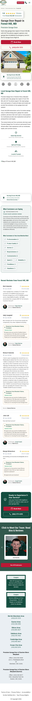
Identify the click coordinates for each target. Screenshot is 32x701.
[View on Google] (20, 315)
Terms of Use (5, 692)
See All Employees (16, 565)
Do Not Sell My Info (9, 695)
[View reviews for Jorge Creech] (5, 443)
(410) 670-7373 (17, 47)
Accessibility (26, 692)
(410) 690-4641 (16, 641)
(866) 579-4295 (17, 514)
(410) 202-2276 (16, 647)
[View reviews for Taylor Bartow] (5, 307)
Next (30, 547)
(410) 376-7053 (16, 635)
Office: (16, 658)
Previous (2, 547)
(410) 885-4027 (16, 630)
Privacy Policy (15, 692)
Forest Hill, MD (7, 288)
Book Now (17, 42)
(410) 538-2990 (16, 624)
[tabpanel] (16, 547)
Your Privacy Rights (23, 695)
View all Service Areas (12, 199)
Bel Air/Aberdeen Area (10, 8)
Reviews (3, 8)
